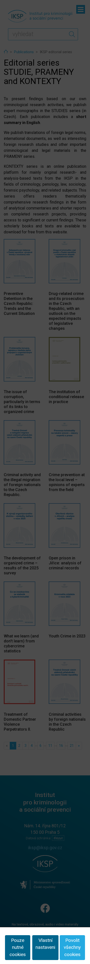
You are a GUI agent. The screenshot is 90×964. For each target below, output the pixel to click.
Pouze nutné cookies (18, 947)
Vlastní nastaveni (45, 943)
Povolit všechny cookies (72, 947)
